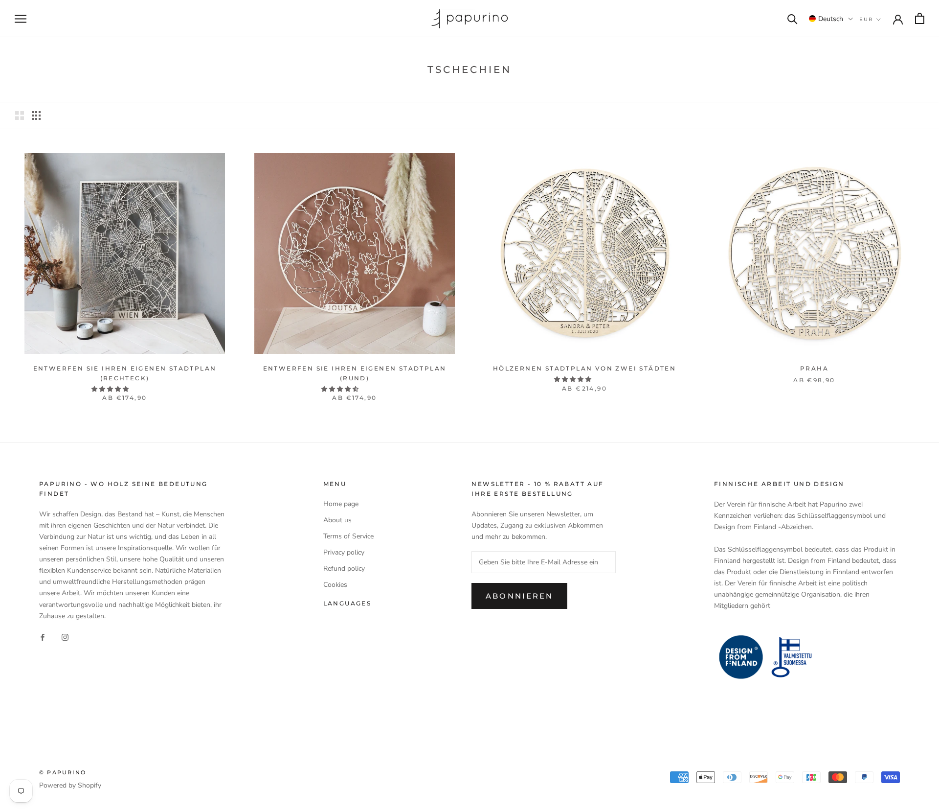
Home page (340, 504)
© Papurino (62, 772)
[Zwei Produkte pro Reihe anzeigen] (19, 115)
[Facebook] (42, 637)
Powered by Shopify (70, 785)
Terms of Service (348, 536)
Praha (814, 368)
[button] (830, 18)
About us (337, 520)
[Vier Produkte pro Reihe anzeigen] (36, 115)
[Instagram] (65, 637)
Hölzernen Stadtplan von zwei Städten (584, 368)
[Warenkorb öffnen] (919, 18)
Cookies (335, 584)
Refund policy (344, 568)
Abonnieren (519, 596)
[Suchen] (792, 18)
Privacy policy (343, 552)
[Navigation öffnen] (20, 19)
